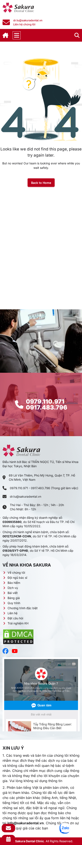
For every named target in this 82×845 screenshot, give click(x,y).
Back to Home (41, 182)
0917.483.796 (46, 407)
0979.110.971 (45, 401)
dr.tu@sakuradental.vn (25, 496)
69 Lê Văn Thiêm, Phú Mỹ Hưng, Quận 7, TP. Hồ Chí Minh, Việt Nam (42, 477)
